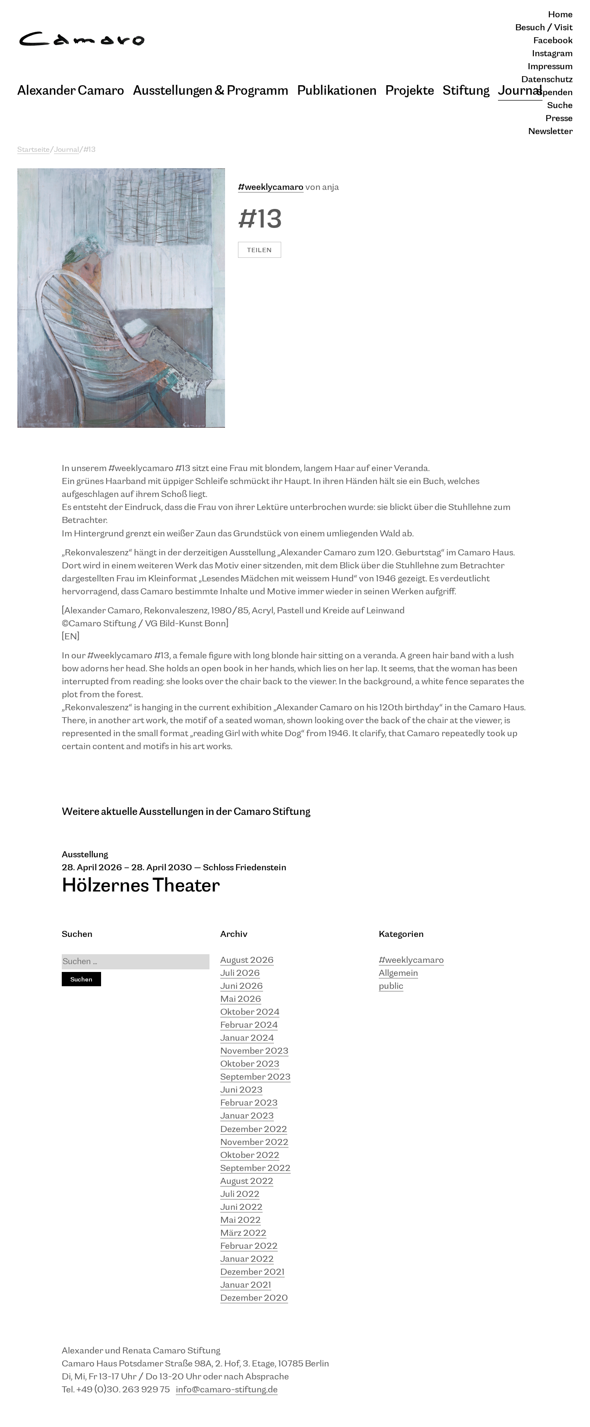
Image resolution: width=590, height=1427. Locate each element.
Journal (520, 90)
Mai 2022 (240, 1220)
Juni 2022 (241, 1207)
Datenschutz (547, 79)
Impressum (550, 66)
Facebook (553, 40)
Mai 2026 (240, 999)
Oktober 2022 (249, 1155)
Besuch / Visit (544, 27)
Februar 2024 (249, 1025)
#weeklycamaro (271, 187)
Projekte (409, 90)
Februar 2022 (249, 1246)
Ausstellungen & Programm (211, 90)
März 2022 (243, 1233)
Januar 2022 (247, 1259)
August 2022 (246, 1181)
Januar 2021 (245, 1285)
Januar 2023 (247, 1116)
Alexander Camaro (70, 90)
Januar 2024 (247, 1038)
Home (560, 14)
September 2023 (255, 1077)
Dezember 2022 (253, 1129)
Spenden (555, 92)
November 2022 (254, 1142)
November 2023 (254, 1051)
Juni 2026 (241, 986)
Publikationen (337, 90)
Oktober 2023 (249, 1064)
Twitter (258, 234)
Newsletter (550, 131)
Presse (559, 118)
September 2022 (255, 1168)
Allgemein (398, 973)
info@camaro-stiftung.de (227, 1390)
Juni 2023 (241, 1090)
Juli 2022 (240, 1194)
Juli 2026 (240, 973)
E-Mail (257, 204)
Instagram (552, 53)
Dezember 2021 (252, 1272)
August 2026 (247, 960)
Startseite (33, 150)
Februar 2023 (249, 1103)
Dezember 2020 (254, 1298)
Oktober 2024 (249, 1012)
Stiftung (466, 90)
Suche (560, 105)
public (391, 986)
